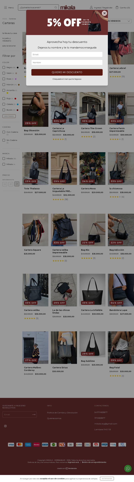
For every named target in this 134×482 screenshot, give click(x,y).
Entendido (107, 478)
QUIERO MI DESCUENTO (67, 72)
